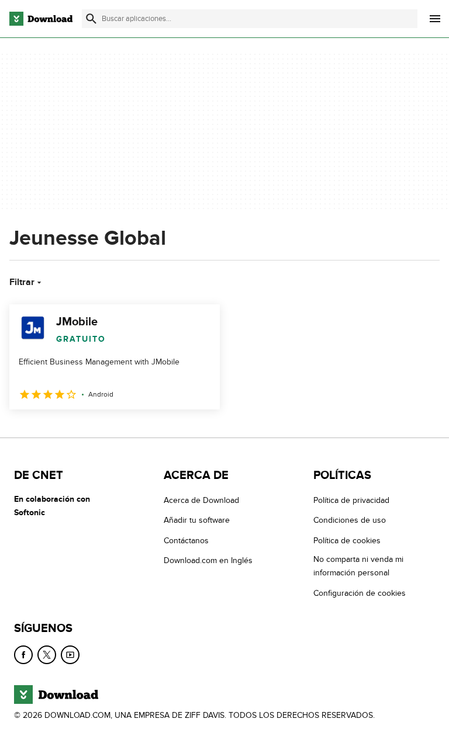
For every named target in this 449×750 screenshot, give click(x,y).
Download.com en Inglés (208, 560)
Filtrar (21, 282)
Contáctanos (186, 541)
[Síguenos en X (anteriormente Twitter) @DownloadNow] (46, 654)
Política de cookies (347, 541)
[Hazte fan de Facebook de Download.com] (23, 654)
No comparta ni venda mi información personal (358, 566)
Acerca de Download (201, 500)
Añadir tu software (197, 520)
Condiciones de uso (349, 520)
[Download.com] (40, 19)
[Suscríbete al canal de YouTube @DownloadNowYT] (70, 654)
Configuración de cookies (359, 593)
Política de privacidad (351, 500)
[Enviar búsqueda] (91, 18)
